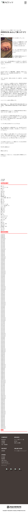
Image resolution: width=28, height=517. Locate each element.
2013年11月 (3, 288)
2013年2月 (3, 299)
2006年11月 (3, 397)
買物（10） (3, 209)
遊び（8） (3, 193)
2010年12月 (3, 333)
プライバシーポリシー (5, 463)
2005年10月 (3, 413)
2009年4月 (3, 359)
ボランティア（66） (5, 204)
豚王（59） (3, 212)
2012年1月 (3, 316)
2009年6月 (3, 356)
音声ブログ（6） (4, 217)
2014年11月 (3, 272)
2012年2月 (3, 315)
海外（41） (3, 195)
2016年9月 (3, 250)
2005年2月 (3, 424)
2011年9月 (3, 321)
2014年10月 (3, 273)
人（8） (2, 189)
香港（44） (3, 208)
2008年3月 (3, 376)
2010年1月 (3, 347)
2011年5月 (3, 327)
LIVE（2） (3, 192)
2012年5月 (3, 311)
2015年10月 (3, 258)
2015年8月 (3, 260)
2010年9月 (3, 337)
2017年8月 (3, 240)
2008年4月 (3, 375)
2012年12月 (3, 302)
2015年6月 (3, 263)
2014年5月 (3, 280)
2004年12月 (3, 426)
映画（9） (3, 222)
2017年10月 (3, 238)
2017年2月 (3, 246)
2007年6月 (3, 387)
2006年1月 (3, 410)
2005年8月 (3, 416)
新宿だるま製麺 (17, 442)
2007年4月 (3, 390)
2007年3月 (3, 391)
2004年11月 (3, 428)
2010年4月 (3, 343)
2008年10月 (3, 367)
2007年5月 (3, 389)
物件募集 (3, 458)
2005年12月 (3, 411)
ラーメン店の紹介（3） (5, 205)
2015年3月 (3, 267)
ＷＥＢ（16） (3, 206)
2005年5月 (3, 420)
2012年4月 (3, 312)
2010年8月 (3, 338)
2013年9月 (3, 290)
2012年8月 (3, 307)
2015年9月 (3, 259)
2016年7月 (3, 253)
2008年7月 (3, 371)
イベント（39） (4, 218)
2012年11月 (3, 303)
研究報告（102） (4, 226)
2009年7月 (3, 355)
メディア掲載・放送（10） (6, 197)
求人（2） (3, 200)
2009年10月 (3, 351)
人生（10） (3, 228)
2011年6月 (3, 325)
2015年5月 (3, 264)
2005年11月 (3, 412)
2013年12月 (3, 286)
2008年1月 (3, 378)
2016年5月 (3, 254)
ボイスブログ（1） (4, 215)
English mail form (4, 462)
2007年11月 (3, 381)
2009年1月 (3, 363)
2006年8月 (3, 400)
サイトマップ (4, 465)
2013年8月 (3, 291)
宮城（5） (3, 202)
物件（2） (3, 214)
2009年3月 (3, 360)
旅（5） (2, 213)
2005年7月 (3, 417)
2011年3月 (3, 329)
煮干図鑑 (3, 457)
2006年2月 (3, 408)
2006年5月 (3, 404)
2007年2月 (3, 393)
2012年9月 (3, 306)
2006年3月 (3, 407)
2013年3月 (3, 298)
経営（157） (3, 219)
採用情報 (3, 450)
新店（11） (3, 201)
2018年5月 (3, 234)
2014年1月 (3, 285)
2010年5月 (3, 342)
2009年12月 (3, 349)
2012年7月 (3, 308)
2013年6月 (3, 294)
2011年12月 (3, 317)
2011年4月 (3, 328)
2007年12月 (3, 380)
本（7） (2, 221)
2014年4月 (3, 281)
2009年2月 (3, 362)
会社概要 (3, 442)
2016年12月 (3, 249)
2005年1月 (3, 425)
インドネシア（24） (5, 187)
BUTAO (15, 441)
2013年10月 (3, 289)
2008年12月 (3, 364)
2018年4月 (3, 236)
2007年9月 (3, 384)
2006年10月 (3, 398)
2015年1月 (3, 269)
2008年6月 (3, 372)
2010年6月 (3, 341)
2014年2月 (3, 284)
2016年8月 (3, 251)
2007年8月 (3, 385)
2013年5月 (3, 295)
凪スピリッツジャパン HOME (6, 30)
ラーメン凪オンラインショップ (20, 450)
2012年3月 (3, 314)
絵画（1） (3, 199)
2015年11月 (3, 256)
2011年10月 (3, 320)
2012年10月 (3, 304)
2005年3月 (3, 423)
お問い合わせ (4, 460)
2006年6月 (3, 403)
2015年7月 (3, 262)
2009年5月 (3, 358)
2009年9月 (3, 352)
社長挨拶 (3, 441)
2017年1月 (3, 247)
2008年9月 (3, 368)
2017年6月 (3, 242)
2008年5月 (3, 373)
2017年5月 (3, 243)
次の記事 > (3, 180)
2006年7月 (3, 402)
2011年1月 (3, 332)
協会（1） (3, 186)
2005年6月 (3, 419)
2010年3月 (3, 345)
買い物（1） (3, 210)
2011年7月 (3, 324)
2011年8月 (3, 323)
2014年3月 (3, 282)
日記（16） (3, 225)
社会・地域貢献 (4, 444)
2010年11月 (3, 334)
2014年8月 (3, 276)
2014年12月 (3, 271)
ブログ (14, 30)
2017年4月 (3, 245)
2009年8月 (3, 354)
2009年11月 (3, 350)
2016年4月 (3, 255)
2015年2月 (3, 268)
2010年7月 (3, 339)
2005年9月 (3, 415)
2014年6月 (3, 279)
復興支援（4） (3, 196)
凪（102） (3, 227)
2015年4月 (3, 266)
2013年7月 (3, 293)
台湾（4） (3, 230)
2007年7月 (3, 386)
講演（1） (3, 188)
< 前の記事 (3, 179)
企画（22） (3, 191)
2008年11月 (3, 365)
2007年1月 (3, 394)
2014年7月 (3, 277)
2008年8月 (3, 369)
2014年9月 (3, 275)
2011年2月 (3, 330)
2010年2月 (3, 346)
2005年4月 (3, 421)
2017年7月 (3, 241)
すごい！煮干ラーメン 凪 (19, 439)
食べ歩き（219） (4, 223)
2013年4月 (3, 297)
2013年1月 (3, 301)
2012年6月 (3, 310)
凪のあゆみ (3, 439)
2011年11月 (3, 319)
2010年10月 (3, 336)
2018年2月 (3, 237)
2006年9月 (3, 399)
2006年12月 (3, 395)
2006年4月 (3, 406)
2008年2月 (3, 377)
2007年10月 (3, 382)
